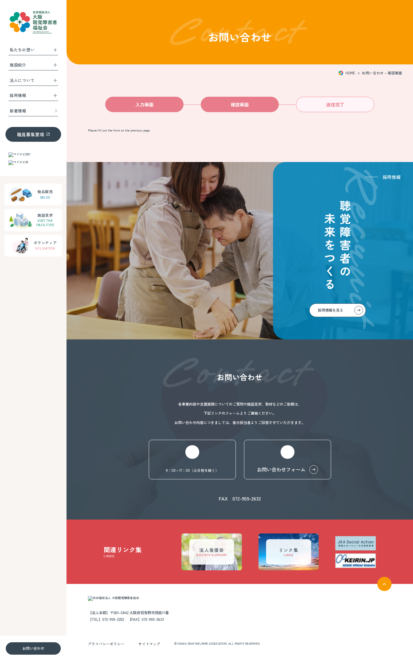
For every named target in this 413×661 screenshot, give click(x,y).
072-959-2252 (113, 619)
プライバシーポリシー (106, 643)
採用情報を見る (330, 310)
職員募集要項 (30, 134)
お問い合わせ (33, 648)
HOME (350, 73)
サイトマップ (149, 643)
